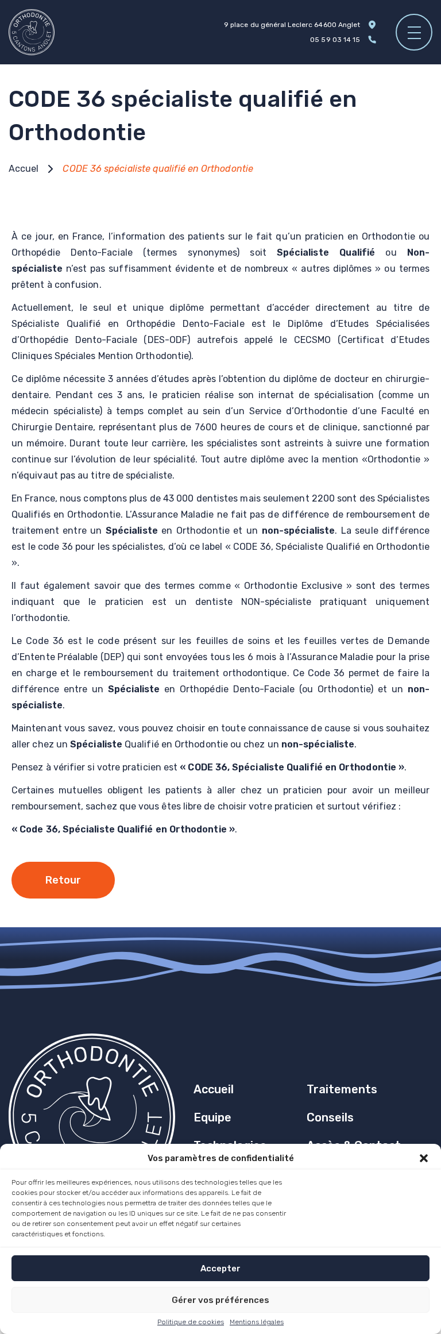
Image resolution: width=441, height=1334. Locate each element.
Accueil (214, 1089)
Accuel (23, 168)
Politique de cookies (190, 1321)
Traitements (342, 1089)
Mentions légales (257, 1321)
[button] (424, 1158)
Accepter (220, 1268)
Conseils (330, 1117)
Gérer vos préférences (220, 1300)
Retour (63, 880)
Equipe (212, 1117)
